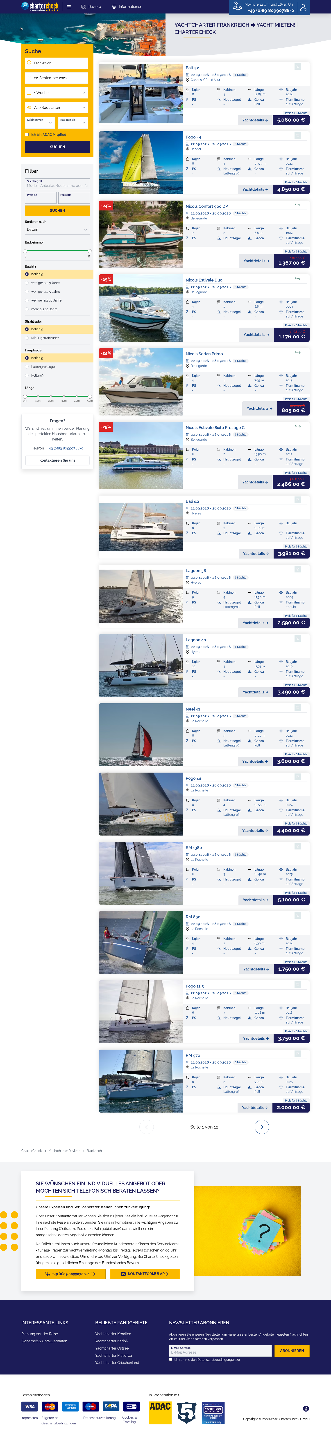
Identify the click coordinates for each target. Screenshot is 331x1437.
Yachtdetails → (255, 120)
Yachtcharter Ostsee (112, 1348)
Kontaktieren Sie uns (57, 460)
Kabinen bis (67, 119)
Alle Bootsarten (47, 107)
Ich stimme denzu (207, 1359)
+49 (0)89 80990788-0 (64, 448)
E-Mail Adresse (180, 1348)
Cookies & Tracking (129, 1420)
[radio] (57, 274)
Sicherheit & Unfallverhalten (44, 1341)
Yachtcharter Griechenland (117, 1363)
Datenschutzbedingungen (216, 1359)
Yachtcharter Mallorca (113, 1355)
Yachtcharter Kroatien (113, 1334)
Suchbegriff (34, 181)
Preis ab (32, 195)
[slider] (25, 251)
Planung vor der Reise (39, 1334)
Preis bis (65, 195)
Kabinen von (35, 119)
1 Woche (41, 93)
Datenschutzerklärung (99, 1418)
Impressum (29, 1418)
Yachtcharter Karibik (111, 1341)
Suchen (57, 147)
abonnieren (292, 1351)
